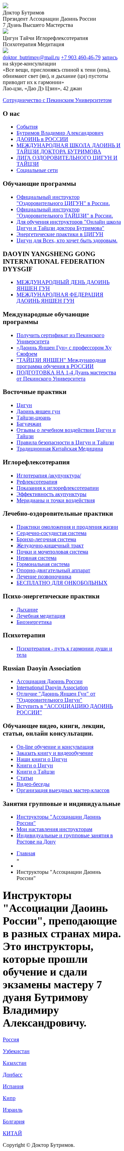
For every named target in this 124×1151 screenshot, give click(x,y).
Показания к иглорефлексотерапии (58, 488)
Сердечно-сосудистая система (51, 533)
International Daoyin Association (52, 687)
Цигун (24, 405)
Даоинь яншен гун (38, 411)
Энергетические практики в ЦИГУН (60, 234)
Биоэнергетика (34, 622)
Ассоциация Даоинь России (50, 681)
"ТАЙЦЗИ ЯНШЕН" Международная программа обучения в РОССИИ (61, 363)
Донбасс (12, 1075)
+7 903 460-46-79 (81, 57)
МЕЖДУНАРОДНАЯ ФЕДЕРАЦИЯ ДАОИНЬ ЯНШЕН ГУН (60, 298)
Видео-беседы (33, 784)
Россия (11, 1039)
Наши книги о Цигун (42, 759)
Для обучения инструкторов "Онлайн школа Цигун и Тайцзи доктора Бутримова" (69, 225)
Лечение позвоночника (44, 576)
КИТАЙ (12, 1133)
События (27, 127)
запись (109, 57)
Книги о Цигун (35, 765)
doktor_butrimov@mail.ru (31, 57)
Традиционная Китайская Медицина (60, 449)
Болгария (13, 1121)
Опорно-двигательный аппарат (53, 570)
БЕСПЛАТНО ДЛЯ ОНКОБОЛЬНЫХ (62, 583)
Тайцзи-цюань (34, 418)
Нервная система (36, 558)
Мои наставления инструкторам (54, 829)
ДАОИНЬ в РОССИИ (42, 139)
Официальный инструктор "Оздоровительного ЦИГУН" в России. (63, 200)
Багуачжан (29, 424)
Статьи (25, 778)
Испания (13, 1086)
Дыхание (27, 610)
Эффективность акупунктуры (51, 494)
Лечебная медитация (41, 616)
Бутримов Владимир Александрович (60, 133)
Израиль (12, 1110)
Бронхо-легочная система (46, 539)
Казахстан (15, 1063)
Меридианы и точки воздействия (56, 500)
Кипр (9, 1098)
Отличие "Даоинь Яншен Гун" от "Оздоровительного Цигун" (56, 697)
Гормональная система (43, 564)
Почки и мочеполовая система (52, 552)
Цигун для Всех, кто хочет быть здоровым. (67, 240)
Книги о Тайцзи (36, 772)
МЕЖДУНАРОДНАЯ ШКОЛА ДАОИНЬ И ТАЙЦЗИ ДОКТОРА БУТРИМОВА (69, 148)
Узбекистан (16, 1051)
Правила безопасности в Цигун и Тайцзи (65, 442)
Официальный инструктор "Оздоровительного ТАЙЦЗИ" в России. (65, 212)
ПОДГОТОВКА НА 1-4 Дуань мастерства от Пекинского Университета (66, 376)
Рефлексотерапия (37, 482)
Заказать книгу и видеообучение (55, 753)
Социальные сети (37, 170)
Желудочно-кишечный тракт (50, 545)
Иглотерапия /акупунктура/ (49, 475)
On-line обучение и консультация (55, 747)
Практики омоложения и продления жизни (67, 527)
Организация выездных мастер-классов (63, 790)
